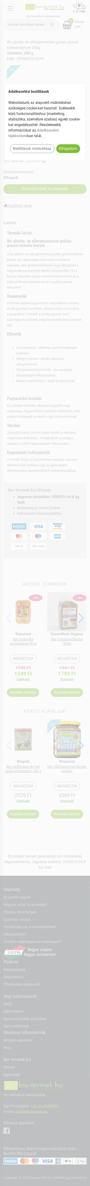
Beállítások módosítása (32, 148)
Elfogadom (68, 148)
